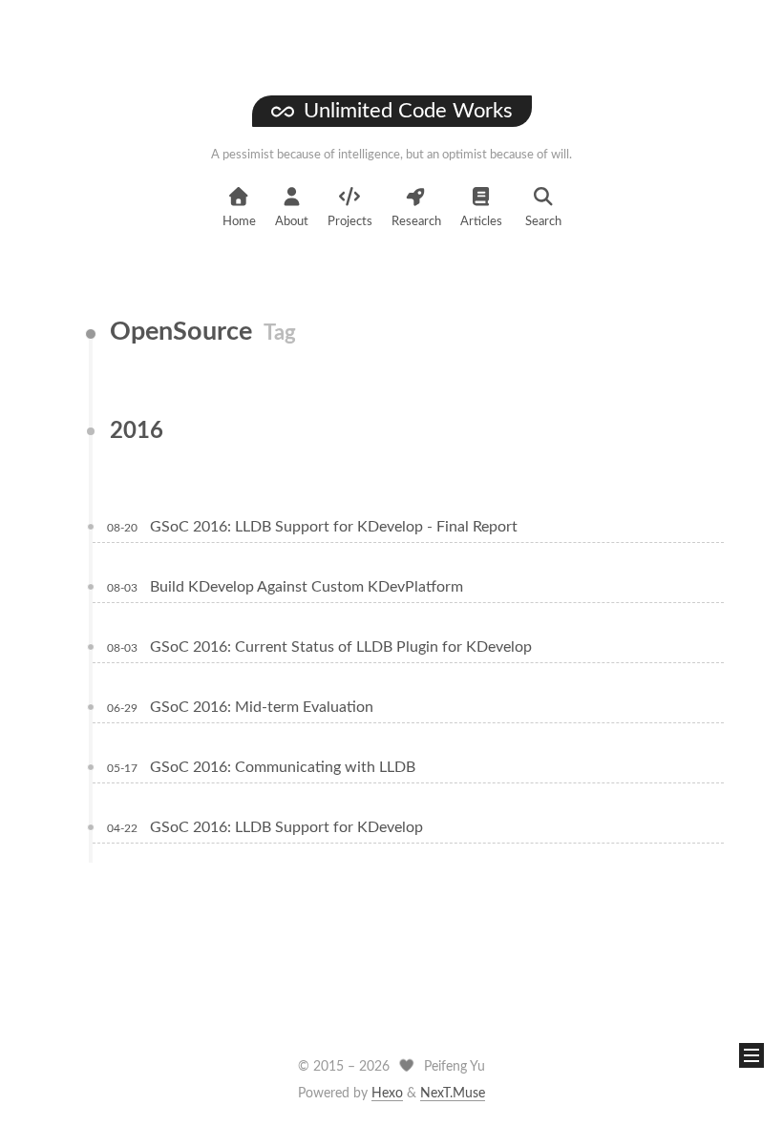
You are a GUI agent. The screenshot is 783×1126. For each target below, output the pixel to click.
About (291, 222)
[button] (751, 1055)
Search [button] (543, 222)
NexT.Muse (452, 1093)
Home (239, 222)
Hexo (387, 1093)
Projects (350, 222)
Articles (481, 222)
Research (416, 222)
